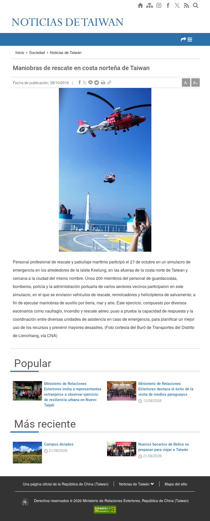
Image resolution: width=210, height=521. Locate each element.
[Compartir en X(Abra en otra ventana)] (84, 82)
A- (186, 82)
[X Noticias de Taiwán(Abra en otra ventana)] (177, 5)
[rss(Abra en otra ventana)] (186, 5)
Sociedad (37, 52)
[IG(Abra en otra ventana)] (159, 5)
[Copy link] (109, 82)
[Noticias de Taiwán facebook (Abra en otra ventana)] (168, 5)
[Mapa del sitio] (149, 5)
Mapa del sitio (176, 483)
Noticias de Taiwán (65, 52)
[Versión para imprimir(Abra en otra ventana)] (103, 82)
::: (11, 13)
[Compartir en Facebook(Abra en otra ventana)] (79, 82)
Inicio (19, 52)
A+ (195, 82)
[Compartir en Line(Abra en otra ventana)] (90, 82)
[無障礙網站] (105, 509)
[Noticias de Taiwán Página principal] (140, 5)
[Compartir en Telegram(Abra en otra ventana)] (96, 82)
